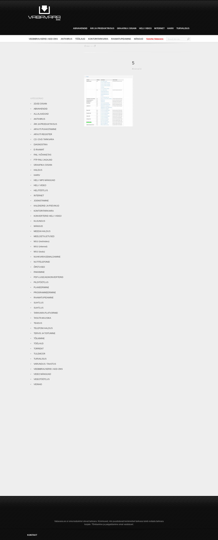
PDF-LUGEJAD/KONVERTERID (48, 277)
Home (87, 45)
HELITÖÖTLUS (41, 190)
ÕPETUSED (39, 267)
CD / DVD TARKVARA (44, 139)
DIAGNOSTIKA (41, 144)
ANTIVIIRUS (66, 39)
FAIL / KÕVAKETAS (42, 155)
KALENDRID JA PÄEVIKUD (46, 206)
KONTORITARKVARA (98, 39)
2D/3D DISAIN (40, 104)
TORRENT (39, 348)
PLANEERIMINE (41, 287)
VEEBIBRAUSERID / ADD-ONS (43, 39)
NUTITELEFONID (42, 262)
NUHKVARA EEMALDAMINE (47, 257)
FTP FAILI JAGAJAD (43, 160)
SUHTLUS (38, 303)
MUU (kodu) (39, 252)
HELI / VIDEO (145, 28)
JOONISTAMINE (41, 201)
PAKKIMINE (39, 272)
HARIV (170, 28)
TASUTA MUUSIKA (42, 318)
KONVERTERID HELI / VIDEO (47, 216)
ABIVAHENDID (80, 28)
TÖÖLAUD (80, 39)
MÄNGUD (138, 39)
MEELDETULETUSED (44, 236)
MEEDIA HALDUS (42, 231)
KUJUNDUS (39, 221)
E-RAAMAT (39, 149)
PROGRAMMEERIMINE (45, 292)
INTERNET (159, 28)
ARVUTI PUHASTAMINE (45, 129)
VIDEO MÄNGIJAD (42, 374)
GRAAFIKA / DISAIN (126, 28)
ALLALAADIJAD (41, 114)
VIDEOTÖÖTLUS (42, 379)
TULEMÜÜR (39, 354)
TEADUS (38, 323)
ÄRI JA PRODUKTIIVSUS (102, 28)
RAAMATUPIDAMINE (121, 39)
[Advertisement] (127, 12)
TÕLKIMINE (39, 338)
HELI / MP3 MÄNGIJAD (44, 180)
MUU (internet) (40, 246)
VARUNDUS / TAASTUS (45, 364)
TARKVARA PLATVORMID (46, 313)
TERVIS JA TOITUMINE (44, 333)
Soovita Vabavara (154, 39)
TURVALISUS (182, 28)
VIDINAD (38, 384)
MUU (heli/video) (41, 241)
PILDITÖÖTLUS (41, 282)
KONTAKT (32, 535)
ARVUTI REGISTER (43, 134)
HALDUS (38, 170)
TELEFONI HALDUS (43, 328)
